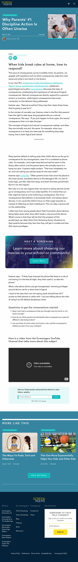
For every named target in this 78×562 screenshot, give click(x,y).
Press (32, 515)
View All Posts (39, 475)
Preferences (25, 553)
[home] (7, 3)
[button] (69, 3)
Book (18, 527)
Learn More (39, 261)
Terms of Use (35, 553)
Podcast (19, 523)
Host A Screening (22, 515)
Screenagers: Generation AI (7, 512)
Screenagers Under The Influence (6, 544)
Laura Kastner (36, 89)
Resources (19, 531)
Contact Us (34, 511)
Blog (17, 519)
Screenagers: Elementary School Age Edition (6, 528)
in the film (24, 176)
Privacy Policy (15, 553)
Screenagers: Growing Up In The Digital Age (7, 519)
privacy (44, 401)
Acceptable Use (46, 553)
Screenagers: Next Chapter (6, 536)
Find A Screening (22, 511)
